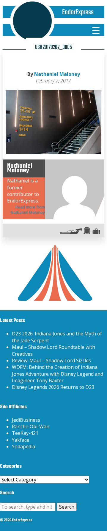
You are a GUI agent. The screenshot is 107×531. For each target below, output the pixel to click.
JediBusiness (26, 420)
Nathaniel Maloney (57, 74)
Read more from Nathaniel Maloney (28, 209)
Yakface (20, 440)
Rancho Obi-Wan (30, 426)
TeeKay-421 (25, 433)
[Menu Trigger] (96, 30)
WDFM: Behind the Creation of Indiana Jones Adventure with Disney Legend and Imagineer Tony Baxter (57, 374)
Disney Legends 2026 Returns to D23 (53, 387)
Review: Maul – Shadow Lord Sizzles (51, 360)
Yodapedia (23, 446)
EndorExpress (78, 12)
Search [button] (66, 507)
